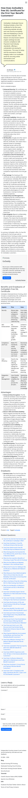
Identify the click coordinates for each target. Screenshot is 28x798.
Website (3, 719)
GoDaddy (17, 530)
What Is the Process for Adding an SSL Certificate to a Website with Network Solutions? (14, 568)
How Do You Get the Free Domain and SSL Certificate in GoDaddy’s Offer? (14, 540)
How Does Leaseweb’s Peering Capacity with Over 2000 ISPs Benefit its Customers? (15, 647)
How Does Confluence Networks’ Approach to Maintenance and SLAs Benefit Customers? (13, 660)
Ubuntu (8, 776)
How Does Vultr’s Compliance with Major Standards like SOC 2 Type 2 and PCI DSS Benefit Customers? (14, 672)
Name (3, 709)
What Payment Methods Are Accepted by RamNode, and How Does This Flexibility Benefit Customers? (14, 635)
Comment (4, 690)
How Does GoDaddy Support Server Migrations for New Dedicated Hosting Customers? (14, 593)
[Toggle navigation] (26, 2)
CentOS (3, 776)
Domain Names (17, 768)
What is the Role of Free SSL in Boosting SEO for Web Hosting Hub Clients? (15, 582)
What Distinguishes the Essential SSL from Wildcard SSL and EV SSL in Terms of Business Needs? (14, 554)
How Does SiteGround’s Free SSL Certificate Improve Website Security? (14, 548)
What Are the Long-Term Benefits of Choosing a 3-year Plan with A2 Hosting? (15, 559)
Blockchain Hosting (6, 768)
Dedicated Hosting (6, 766)
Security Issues (5, 771)
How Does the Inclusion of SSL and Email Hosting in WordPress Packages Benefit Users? (14, 604)
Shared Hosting (5, 763)
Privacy (11, 787)
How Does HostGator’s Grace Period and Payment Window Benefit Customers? (14, 666)
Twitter (14, 784)
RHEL (16, 776)
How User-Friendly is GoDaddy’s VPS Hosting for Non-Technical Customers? (14, 599)
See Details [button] (7, 278)
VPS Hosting (14, 763)
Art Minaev (10, 70)
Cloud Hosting (16, 766)
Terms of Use (5, 787)
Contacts (16, 787)
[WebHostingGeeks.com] (4, 747)
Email (3, 714)
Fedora (12, 776)
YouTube (9, 784)
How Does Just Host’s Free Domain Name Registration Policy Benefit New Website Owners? (14, 614)
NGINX (20, 776)
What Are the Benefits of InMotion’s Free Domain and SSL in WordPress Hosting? (13, 587)
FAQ (8, 530)
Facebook (4, 784)
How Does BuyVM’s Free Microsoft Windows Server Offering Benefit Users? (15, 609)
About (23, 784)
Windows (11, 779)
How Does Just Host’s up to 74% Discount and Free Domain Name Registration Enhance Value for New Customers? (14, 628)
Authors (19, 784)
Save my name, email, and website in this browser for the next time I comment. (15, 725)
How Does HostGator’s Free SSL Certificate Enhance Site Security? (13, 544)
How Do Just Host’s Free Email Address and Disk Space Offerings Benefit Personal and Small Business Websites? (14, 621)
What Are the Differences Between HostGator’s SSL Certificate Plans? (13, 563)
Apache (3, 779)
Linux (7, 779)
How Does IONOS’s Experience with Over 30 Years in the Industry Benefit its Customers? (15, 654)
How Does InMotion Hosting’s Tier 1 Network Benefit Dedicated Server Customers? (14, 641)
